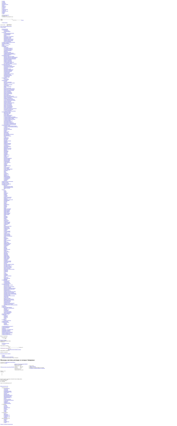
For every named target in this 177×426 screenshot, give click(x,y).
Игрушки (5, 393)
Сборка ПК (4, 10)
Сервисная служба (7, 416)
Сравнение (5, 424)
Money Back (6, 414)
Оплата (3, 8)
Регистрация (5, 26)
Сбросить (4, 340)
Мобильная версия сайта (4, 386)
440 (5, 338)
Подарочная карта (5, 9)
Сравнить (8, 353)
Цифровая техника (7, 402)
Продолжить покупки (5, 343)
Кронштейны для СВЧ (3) (6, 330)
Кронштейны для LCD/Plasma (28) (7, 329)
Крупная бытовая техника (8, 395)
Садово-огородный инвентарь (9, 400)
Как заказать (4, 3)
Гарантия (3, 2)
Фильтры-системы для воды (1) (7, 334)
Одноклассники (6, 421)
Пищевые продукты (7, 397)
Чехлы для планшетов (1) (6, 333)
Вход (1, 26)
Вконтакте (5, 419)
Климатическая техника (8, 391)
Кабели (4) (4, 328)
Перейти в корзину (18, 349)
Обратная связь (9, 26)
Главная (3, 1)
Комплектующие (6, 394)
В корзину (3, 344)
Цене (11, 362)
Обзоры (3, 12)
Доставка (5, 405)
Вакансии (5, 417)
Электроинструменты (7, 403)
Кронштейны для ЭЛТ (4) (6, 331)
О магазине (4, 7)
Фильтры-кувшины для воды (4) (7, 332)
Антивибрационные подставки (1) (7, 326)
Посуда (5, 398)
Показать (1, 340)
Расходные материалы (7, 399)
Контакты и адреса (5, 4)
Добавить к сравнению (41, 368)
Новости (5, 408)
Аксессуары (6, 389)
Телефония (5, 401)
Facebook (5, 420)
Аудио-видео (6, 390)
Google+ (5, 422)
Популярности (8, 362)
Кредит (3, 5)
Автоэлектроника (7, 388)
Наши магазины (4, 22)
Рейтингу (13, 362)
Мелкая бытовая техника (8, 396)
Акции (3, 13)
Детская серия (6, 392)
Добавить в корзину (33, 366)
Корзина (7, 15)
